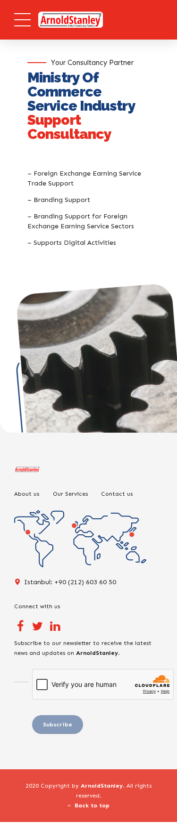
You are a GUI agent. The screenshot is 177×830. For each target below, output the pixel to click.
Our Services (70, 493)
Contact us (117, 493)
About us (26, 493)
